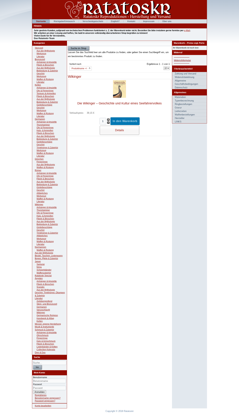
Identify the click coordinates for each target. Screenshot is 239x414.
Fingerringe (42, 162)
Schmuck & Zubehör (44, 330)
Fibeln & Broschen (45, 65)
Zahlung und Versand (185, 73)
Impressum (148, 21)
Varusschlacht (43, 310)
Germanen (40, 119)
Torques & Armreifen (46, 93)
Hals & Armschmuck (46, 341)
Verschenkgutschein (93, 21)
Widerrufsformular (182, 60)
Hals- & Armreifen (45, 130)
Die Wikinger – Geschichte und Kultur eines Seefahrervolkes (119, 103)
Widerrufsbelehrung (184, 77)
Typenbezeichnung (184, 100)
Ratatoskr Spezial (43, 275)
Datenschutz (181, 87)
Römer (38, 170)
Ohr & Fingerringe (45, 90)
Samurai (41, 264)
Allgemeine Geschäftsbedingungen (186, 82)
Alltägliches (42, 193)
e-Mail (187, 30)
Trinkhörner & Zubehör (47, 147)
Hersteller (179, 118)
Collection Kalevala (46, 349)
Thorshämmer (43, 125)
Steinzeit (39, 48)
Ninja (39, 267)
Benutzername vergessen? (48, 398)
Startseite (41, 21)
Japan (38, 261)
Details (119, 130)
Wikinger (39, 204)
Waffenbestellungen (185, 114)
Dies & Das (40, 352)
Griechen (39, 159)
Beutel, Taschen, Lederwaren (49, 255)
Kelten (38, 85)
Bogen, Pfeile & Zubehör (46, 258)
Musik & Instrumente (44, 327)
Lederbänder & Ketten (47, 347)
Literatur (40, 56)
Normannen (40, 247)
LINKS (178, 121)
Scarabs (40, 287)
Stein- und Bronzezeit (47, 304)
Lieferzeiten (181, 111)
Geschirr (41, 73)
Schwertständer (44, 270)
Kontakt (131, 21)
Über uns (166, 21)
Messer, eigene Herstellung (48, 324)
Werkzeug (41, 53)
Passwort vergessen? (45, 401)
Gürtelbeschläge (44, 105)
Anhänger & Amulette (47, 62)
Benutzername (40, 377)
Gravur (178, 107)
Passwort (37, 384)
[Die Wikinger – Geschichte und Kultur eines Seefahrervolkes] (119, 97)
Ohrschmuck (42, 335)
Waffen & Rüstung (45, 79)
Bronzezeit (40, 59)
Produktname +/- (79, 68)
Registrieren (41, 395)
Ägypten (39, 278)
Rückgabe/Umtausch (64, 21)
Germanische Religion (47, 315)
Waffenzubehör (44, 273)
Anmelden (39, 392)
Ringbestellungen (183, 104)
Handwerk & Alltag (45, 318)
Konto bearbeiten (43, 406)
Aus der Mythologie (46, 51)
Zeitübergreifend (44, 301)
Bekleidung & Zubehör (47, 71)
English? (115, 21)
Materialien (180, 97)
